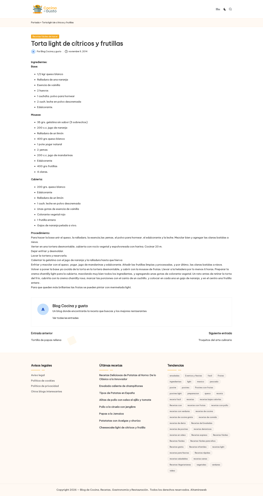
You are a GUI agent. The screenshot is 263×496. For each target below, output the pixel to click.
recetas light (218, 447)
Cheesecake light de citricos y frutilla (122, 427)
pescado (214, 381)
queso (208, 393)
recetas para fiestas (179, 453)
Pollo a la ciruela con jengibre (117, 406)
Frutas (221, 375)
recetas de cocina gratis (181, 417)
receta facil (175, 399)
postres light (176, 393)
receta (219, 393)
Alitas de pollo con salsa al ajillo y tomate (125, 399)
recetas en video (178, 435)
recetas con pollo (219, 405)
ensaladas (174, 375)
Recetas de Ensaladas (201, 423)
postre (173, 387)
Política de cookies (43, 380)
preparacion (193, 393)
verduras (216, 464)
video (172, 470)
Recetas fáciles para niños (203, 441)
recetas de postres (179, 429)
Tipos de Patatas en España (117, 393)
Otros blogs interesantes (46, 391)
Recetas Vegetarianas (180, 464)
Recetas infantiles (198, 447)
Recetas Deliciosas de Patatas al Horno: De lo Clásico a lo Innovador (127, 377)
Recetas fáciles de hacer (45, 36)
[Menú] (218, 9)
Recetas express (199, 435)
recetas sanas (200, 458)
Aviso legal (38, 375)
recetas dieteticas (203, 429)
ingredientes (175, 381)
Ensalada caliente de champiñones (121, 386)
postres (185, 387)
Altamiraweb (198, 489)
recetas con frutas (196, 405)
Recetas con (176, 405)
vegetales (201, 464)
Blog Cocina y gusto (70, 305)
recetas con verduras (180, 411)
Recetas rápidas (202, 453)
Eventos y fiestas (193, 375)
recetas (190, 399)
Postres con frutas (204, 387)
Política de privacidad (45, 386)
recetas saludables (179, 458)
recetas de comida (208, 417)
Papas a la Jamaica (111, 413)
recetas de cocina (204, 411)
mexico (200, 381)
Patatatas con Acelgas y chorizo (120, 420)
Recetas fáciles (220, 435)
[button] (66, 318)
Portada (35, 22)
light (189, 381)
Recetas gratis (177, 447)
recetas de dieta (178, 423)
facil (210, 375)
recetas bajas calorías (210, 399)
